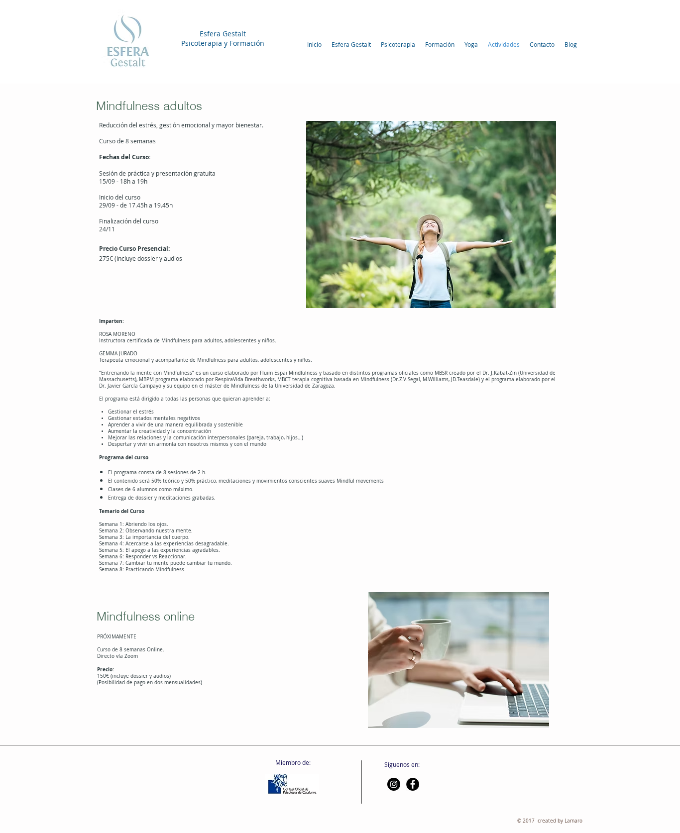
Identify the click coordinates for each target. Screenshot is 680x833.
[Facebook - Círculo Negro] (412, 784)
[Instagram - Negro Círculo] (393, 784)
